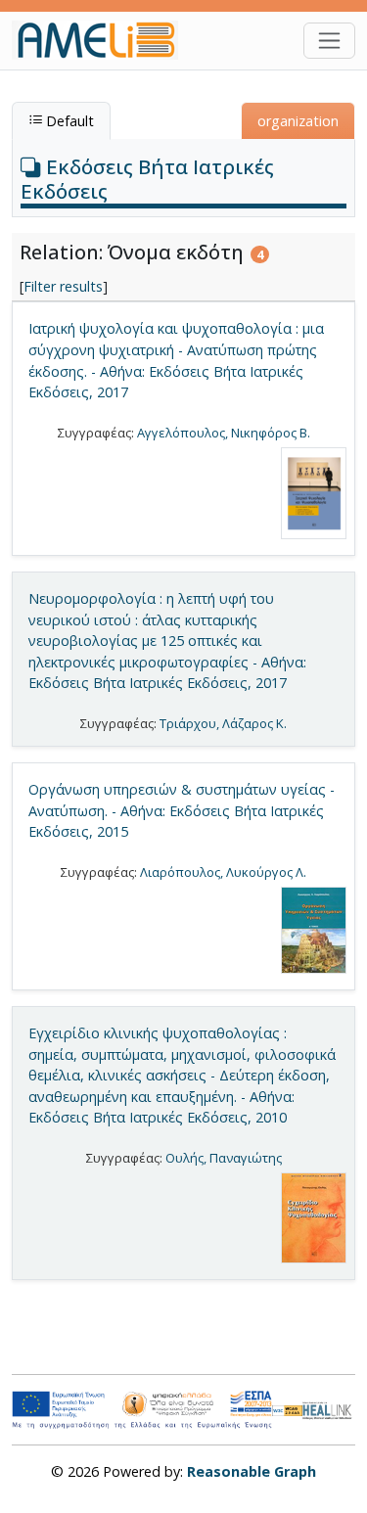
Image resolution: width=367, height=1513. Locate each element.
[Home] (103, 40)
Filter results (63, 286)
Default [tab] (68, 121)
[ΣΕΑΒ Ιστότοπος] (328, 1408)
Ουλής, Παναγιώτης (223, 1158)
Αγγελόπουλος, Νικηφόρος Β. (223, 432)
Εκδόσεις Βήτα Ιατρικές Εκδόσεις (147, 179)
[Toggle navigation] (329, 41)
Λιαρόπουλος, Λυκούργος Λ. (223, 872)
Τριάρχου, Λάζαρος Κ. (223, 723)
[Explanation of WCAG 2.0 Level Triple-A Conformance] (286, 1410)
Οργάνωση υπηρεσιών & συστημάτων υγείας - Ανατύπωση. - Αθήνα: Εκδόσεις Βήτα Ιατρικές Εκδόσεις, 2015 (181, 810)
